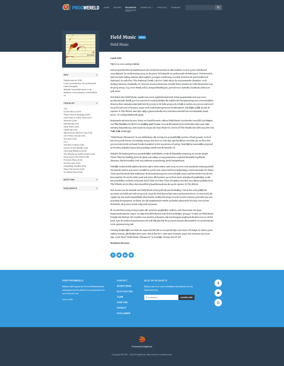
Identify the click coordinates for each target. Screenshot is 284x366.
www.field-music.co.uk (81, 89)
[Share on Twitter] (119, 255)
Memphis (73, 86)
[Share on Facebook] (113, 255)
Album (142, 37)
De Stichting (125, 291)
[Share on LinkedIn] (125, 255)
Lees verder (67, 299)
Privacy (121, 308)
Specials (162, 8)
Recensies (130, 8)
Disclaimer (123, 313)
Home (106, 8)
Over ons (122, 302)
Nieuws (117, 8)
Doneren (175, 8)
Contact (122, 280)
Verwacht (145, 8)
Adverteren (124, 286)
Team (120, 297)
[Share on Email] (131, 255)
